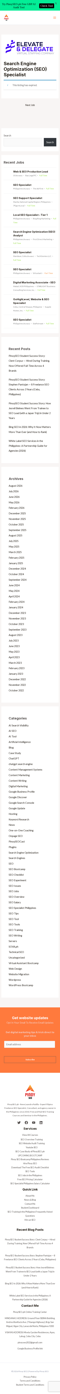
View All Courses (30, 1135)
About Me (30, 1195)
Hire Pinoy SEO (30, 1163)
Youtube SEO (32, 1147)
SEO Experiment (17, 880)
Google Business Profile (22, 791)
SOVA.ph (13, 946)
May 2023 (14, 651)
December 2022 (17, 679)
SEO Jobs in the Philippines (30, 1175)
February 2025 (16, 557)
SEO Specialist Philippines (22, 907)
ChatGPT (14, 758)
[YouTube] (33, 1122)
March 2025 (15, 552)
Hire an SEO (30, 1219)
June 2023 (14, 646)
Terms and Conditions (30, 1380)
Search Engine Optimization (23, 852)
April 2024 (14, 596)
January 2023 (16, 673)
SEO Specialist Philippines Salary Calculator (30, 1183)
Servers (13, 941)
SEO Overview (16, 896)
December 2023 (17, 613)
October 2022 (16, 690)
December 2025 (17, 513)
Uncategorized (17, 957)
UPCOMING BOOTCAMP (30, 1155)
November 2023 (17, 618)
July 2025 (13, 541)
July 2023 (13, 640)
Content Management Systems (25, 769)
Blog (11, 747)
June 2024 (14, 585)
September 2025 (17, 530)
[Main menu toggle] (54, 17)
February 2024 (16, 601)
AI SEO (12, 730)
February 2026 (16, 507)
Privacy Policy (30, 1376)
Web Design (15, 968)
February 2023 (16, 668)
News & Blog (30, 1199)
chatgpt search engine (21, 764)
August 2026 (15, 485)
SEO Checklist (16, 874)
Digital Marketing (18, 786)
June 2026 (14, 496)
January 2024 (16, 607)
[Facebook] (26, 1122)
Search (7, 135)
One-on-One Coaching (21, 830)
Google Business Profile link (30, 1348)
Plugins (12, 847)
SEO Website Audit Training (32, 1143)
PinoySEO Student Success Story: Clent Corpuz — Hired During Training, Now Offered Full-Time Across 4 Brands (30, 1243)
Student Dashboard (30, 1207)
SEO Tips (14, 913)
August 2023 (15, 635)
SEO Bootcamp (17, 869)
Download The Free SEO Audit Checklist (30, 1167)
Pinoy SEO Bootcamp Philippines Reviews (30, 1159)
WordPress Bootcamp (21, 985)
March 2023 (15, 662)
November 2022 (17, 684)
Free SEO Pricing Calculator (30, 1179)
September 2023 (17, 629)
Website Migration (19, 974)
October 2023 (16, 624)
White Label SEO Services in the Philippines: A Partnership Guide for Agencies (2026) (28, 446)
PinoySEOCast (17, 841)
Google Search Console (21, 802)
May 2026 (14, 502)
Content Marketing (19, 775)
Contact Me (30, 1203)
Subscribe (30, 1059)
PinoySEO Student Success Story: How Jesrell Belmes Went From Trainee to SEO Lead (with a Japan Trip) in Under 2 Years (30, 1271)
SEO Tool (14, 919)
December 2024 (17, 568)
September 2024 (17, 579)
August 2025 (15, 535)
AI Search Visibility (18, 725)
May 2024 (14, 590)
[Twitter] (19, 1122)
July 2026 (13, 491)
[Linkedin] (41, 1122)
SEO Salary (15, 902)
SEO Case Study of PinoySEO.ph (30, 1151)
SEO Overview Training (32, 1139)
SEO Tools (14, 924)
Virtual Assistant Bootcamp (24, 963)
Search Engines (17, 858)
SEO (11, 863)
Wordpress (15, 979)
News (12, 824)
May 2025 (14, 546)
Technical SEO (16, 952)
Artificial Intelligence (20, 742)
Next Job (30, 105)
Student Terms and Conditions (30, 1384)
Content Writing (17, 780)
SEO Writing (15, 935)
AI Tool (12, 736)
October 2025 (16, 524)
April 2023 (14, 657)
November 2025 (17, 519)
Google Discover (18, 797)
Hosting (13, 813)
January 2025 (16, 563)
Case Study (15, 753)
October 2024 (16, 574)
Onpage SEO (16, 836)
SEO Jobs (14, 891)
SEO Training (16, 930)
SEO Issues (15, 885)
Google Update (17, 808)
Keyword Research (19, 819)
